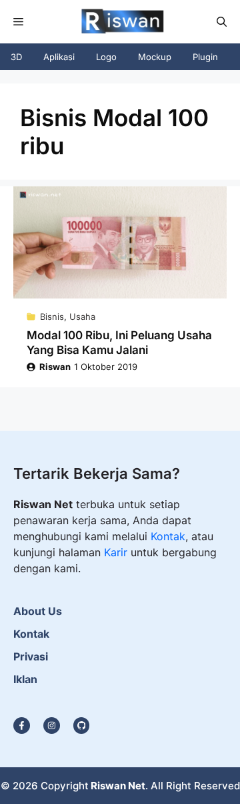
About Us (37, 611)
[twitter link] (51, 725)
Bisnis (52, 316)
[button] (221, 21)
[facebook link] (81, 725)
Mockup (154, 56)
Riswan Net (118, 785)
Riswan (55, 366)
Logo (106, 56)
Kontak (168, 536)
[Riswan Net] (119, 21)
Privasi (30, 656)
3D (16, 56)
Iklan (25, 679)
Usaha (82, 316)
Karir (117, 552)
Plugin (205, 56)
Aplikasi (59, 56)
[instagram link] (21, 725)
